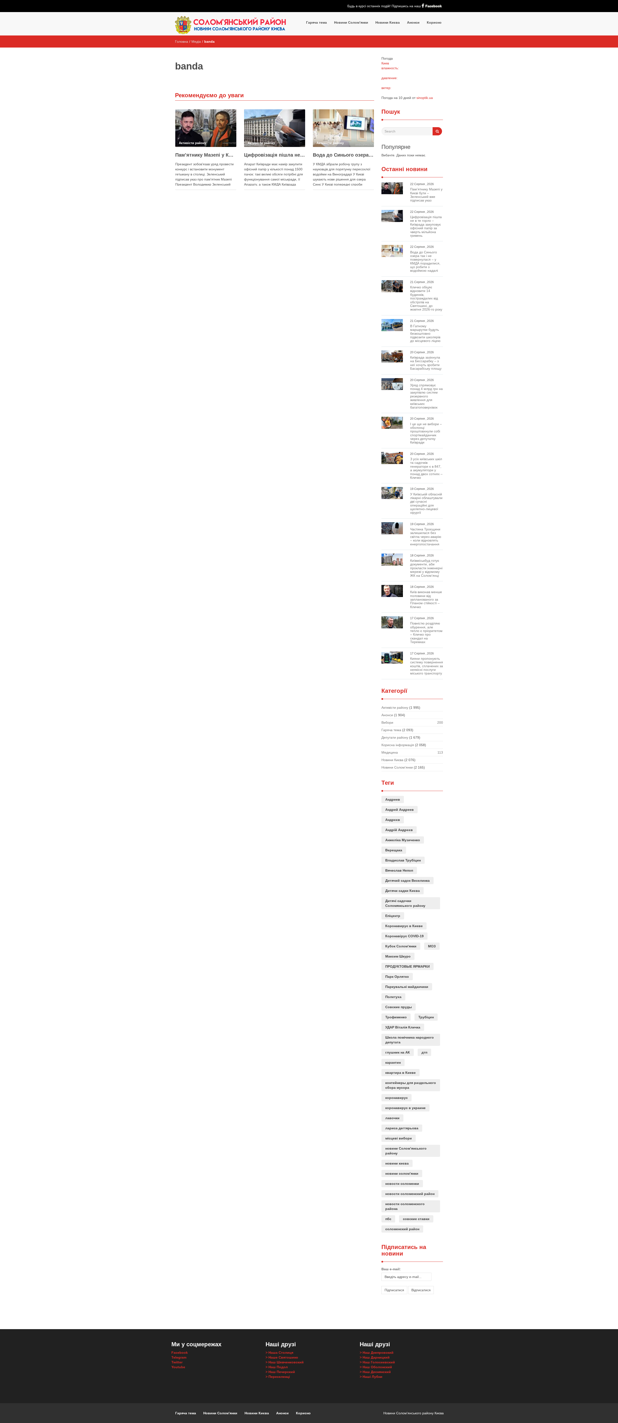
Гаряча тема (316, 22)
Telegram (178, 1357)
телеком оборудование (429, 1305)
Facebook (433, 6)
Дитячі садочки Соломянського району (405, 903)
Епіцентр (392, 916)
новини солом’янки (401, 1173)
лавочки (392, 1118)
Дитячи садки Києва (402, 891)
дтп (424, 1052)
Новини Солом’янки (351, 22)
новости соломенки (402, 1184)
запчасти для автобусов (388, 1310)
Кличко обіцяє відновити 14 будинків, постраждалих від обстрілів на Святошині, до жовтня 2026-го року (426, 298)
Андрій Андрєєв (399, 830)
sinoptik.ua (424, 98)
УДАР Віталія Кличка (402, 1027)
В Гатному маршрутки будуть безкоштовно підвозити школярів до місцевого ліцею (425, 333)
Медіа (196, 41)
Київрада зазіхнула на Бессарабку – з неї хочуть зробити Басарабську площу (426, 362)
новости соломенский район (410, 1194)
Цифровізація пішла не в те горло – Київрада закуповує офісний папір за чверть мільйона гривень (274, 155)
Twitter (177, 1362)
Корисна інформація (397, 745)
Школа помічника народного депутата (409, 1039)
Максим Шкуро (398, 956)
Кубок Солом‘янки (400, 946)
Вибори (387, 722)
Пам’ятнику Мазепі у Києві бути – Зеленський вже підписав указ (205, 155)
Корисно (434, 22)
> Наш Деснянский (375, 1372)
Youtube (178, 1367)
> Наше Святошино (282, 1357)
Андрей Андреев (399, 810)
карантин (393, 1062)
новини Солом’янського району (406, 1150)
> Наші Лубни (371, 1377)
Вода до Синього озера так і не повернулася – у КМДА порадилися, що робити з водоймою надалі (343, 155)
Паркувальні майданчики (406, 987)
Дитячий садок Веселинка (407, 880)
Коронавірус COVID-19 (404, 936)
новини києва (397, 1163)
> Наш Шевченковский (285, 1362)
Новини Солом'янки (397, 767)
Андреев (392, 799)
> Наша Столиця (279, 1352)
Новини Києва (387, 22)
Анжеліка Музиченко (402, 840)
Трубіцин (426, 1017)
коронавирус (396, 1098)
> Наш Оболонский (376, 1367)
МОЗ (432, 946)
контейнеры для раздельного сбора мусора (410, 1085)
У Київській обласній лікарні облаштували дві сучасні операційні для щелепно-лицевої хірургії (426, 503)
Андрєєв (392, 820)
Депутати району (394, 737)
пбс (388, 1219)
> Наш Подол (277, 1367)
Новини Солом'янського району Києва (413, 1413)
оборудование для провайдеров (411, 1305)
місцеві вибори (398, 1138)
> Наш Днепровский (376, 1352)
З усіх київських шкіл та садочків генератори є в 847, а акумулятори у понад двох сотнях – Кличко (426, 468)
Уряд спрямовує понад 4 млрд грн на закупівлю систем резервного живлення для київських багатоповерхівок (426, 396)
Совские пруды (398, 1007)
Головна (181, 41)
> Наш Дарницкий (375, 1357)
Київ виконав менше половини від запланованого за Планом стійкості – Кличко (426, 599)
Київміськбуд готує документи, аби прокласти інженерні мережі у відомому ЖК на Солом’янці (426, 568)
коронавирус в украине (405, 1108)
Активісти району (394, 707)
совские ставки (416, 1219)
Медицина (389, 752)
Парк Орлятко (397, 977)
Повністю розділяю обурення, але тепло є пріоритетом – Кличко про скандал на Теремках (426, 632)
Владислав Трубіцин (403, 860)
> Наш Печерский (280, 1372)
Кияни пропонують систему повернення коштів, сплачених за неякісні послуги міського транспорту (426, 666)
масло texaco (385, 1305)
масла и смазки (395, 1305)
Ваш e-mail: (391, 1269)
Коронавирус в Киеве (404, 926)
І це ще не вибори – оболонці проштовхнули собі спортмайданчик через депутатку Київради (426, 433)
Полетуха (393, 997)
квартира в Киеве (400, 1073)
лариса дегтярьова (401, 1128)
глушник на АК (397, 1052)
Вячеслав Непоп (399, 870)
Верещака (393, 850)
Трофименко (396, 1017)
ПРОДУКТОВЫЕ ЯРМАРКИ (407, 966)
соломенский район (402, 1229)
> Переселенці (278, 1377)
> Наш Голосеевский (377, 1362)
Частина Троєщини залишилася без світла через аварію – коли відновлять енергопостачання (425, 536)
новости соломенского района (405, 1206)
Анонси (413, 22)
